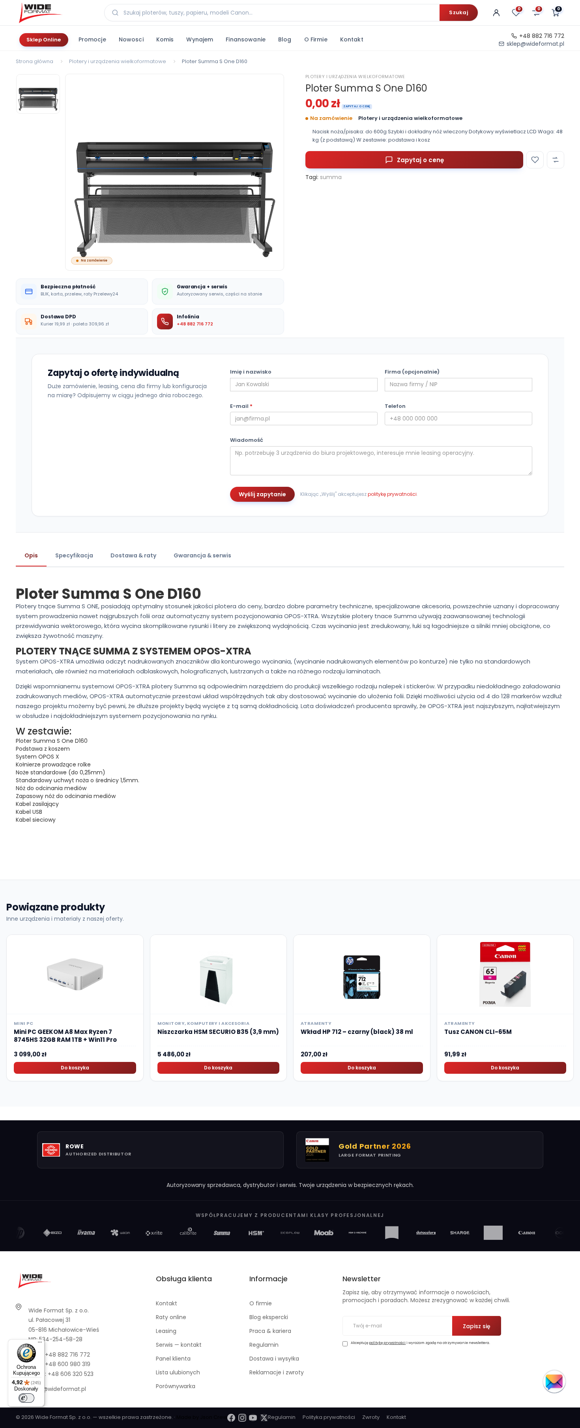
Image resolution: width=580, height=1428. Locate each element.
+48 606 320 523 (71, 1374)
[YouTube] (253, 1418)
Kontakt (351, 39)
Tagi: (311, 177)
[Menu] (40, 1344)
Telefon (395, 406)
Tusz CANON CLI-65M (478, 1032)
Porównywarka (175, 1386)
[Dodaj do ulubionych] (535, 159)
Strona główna (34, 61)
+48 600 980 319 (67, 1364)
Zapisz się (476, 1326)
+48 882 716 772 (541, 35)
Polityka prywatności (329, 1417)
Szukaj (458, 12)
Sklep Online (43, 39)
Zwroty (371, 1417)
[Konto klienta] (496, 12)
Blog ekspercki (268, 1317)
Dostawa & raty (133, 555)
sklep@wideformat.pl (535, 43)
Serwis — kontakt (179, 1345)
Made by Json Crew (201, 1417)
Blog (285, 39)
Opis (31, 555)
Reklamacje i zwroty (276, 1372)
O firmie (315, 39)
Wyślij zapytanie (262, 494)
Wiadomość (246, 440)
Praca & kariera (270, 1331)
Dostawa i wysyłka (274, 1359)
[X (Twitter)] (264, 1418)
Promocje (92, 39)
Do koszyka (75, 1067)
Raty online (171, 1317)
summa (331, 177)
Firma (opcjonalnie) (412, 372)
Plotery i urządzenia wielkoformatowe (117, 61)
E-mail (241, 406)
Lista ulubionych (178, 1372)
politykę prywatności (392, 494)
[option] (174, 172)
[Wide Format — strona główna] (55, 12)
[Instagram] (242, 1418)
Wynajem (199, 39)
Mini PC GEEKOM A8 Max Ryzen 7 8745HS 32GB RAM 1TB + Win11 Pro (65, 1036)
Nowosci (131, 39)
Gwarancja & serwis (202, 555)
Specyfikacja (74, 555)
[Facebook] (231, 1418)
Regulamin (264, 1345)
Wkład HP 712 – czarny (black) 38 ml (357, 1032)
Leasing (166, 1331)
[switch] (26, 1398)
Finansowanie (246, 39)
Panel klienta (173, 1359)
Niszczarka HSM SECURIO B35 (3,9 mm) (218, 1032)
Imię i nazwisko (250, 372)
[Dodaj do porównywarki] (555, 159)
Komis (165, 39)
